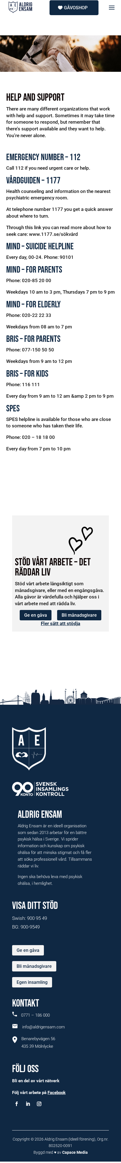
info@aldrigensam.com (41, 1027)
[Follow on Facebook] (16, 1103)
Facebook (57, 1092)
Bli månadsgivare (79, 615)
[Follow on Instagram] (39, 1103)
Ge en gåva (35, 615)
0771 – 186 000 (35, 1015)
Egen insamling (32, 982)
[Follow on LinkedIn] (27, 1103)
